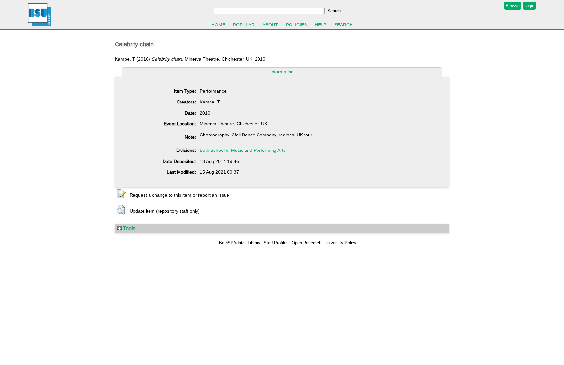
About (270, 24)
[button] (121, 194)
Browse (513, 5)
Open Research (306, 242)
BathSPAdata (231, 242)
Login (529, 5)
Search (343, 24)
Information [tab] (282, 71)
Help (320, 24)
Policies (296, 24)
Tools (128, 228)
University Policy (340, 242)
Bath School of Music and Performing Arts (243, 150)
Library (254, 242)
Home (218, 24)
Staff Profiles (276, 242)
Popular (244, 24)
